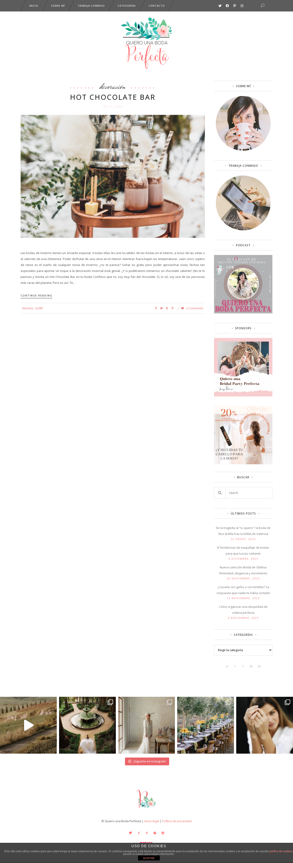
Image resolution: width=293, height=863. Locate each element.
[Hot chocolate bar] (113, 176)
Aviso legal (151, 821)
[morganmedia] (146, 809)
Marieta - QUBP (32, 308)
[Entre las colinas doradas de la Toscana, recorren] (28, 725)
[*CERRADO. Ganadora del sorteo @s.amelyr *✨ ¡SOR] (264, 725)
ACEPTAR (149, 858)
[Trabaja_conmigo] (243, 229)
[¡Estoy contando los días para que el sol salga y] (205, 725)
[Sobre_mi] (243, 150)
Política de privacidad (177, 821)
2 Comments (194, 308)
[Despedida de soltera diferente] (243, 395)
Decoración (113, 86)
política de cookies (281, 851)
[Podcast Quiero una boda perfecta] (243, 312)
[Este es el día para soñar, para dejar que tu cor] (87, 725)
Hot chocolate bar (112, 97)
